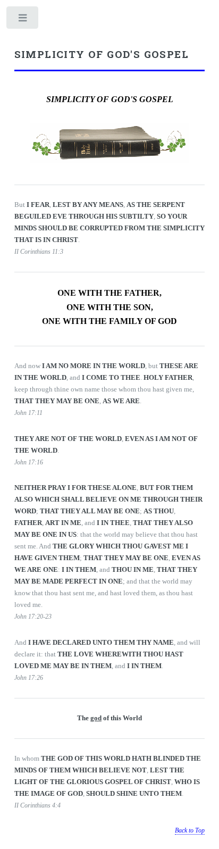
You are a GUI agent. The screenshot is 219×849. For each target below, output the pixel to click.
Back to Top (190, 830)
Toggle (23, 20)
